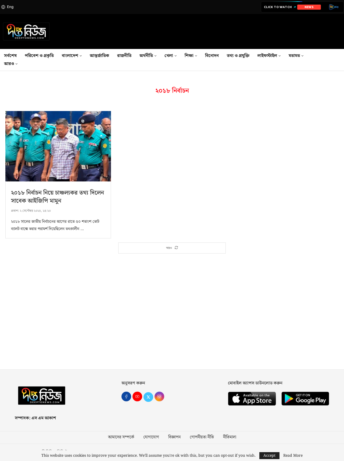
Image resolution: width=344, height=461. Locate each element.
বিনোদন (212, 55)
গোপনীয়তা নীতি (202, 437)
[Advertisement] (172, 318)
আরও (9, 63)
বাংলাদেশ (70, 55)
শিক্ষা (189, 55)
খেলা (168, 55)
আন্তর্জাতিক (99, 55)
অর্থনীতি (146, 55)
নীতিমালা (229, 437)
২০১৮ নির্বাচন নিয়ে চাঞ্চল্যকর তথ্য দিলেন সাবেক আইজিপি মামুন (57, 197)
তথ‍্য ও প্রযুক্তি (238, 55)
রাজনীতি (124, 55)
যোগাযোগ (151, 437)
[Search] (341, 60)
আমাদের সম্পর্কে (121, 437)
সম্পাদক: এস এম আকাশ (35, 418)
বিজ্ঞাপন (174, 437)
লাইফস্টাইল (267, 55)
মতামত (294, 55)
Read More (293, 456)
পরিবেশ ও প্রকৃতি (39, 55)
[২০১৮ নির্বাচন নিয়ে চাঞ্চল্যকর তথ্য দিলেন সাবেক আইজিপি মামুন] (58, 146)
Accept (269, 456)
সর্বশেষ (10, 55)
